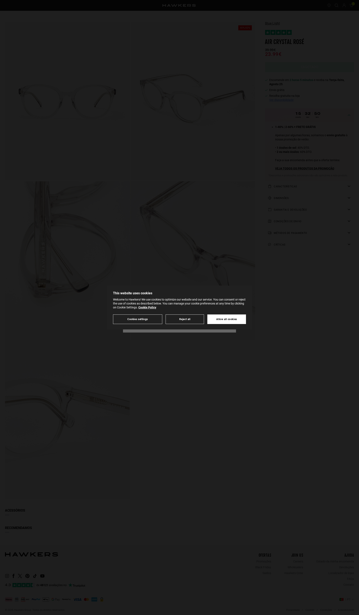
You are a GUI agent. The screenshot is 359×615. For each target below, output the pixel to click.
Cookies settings (137, 319)
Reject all (185, 319)
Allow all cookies (226, 319)
